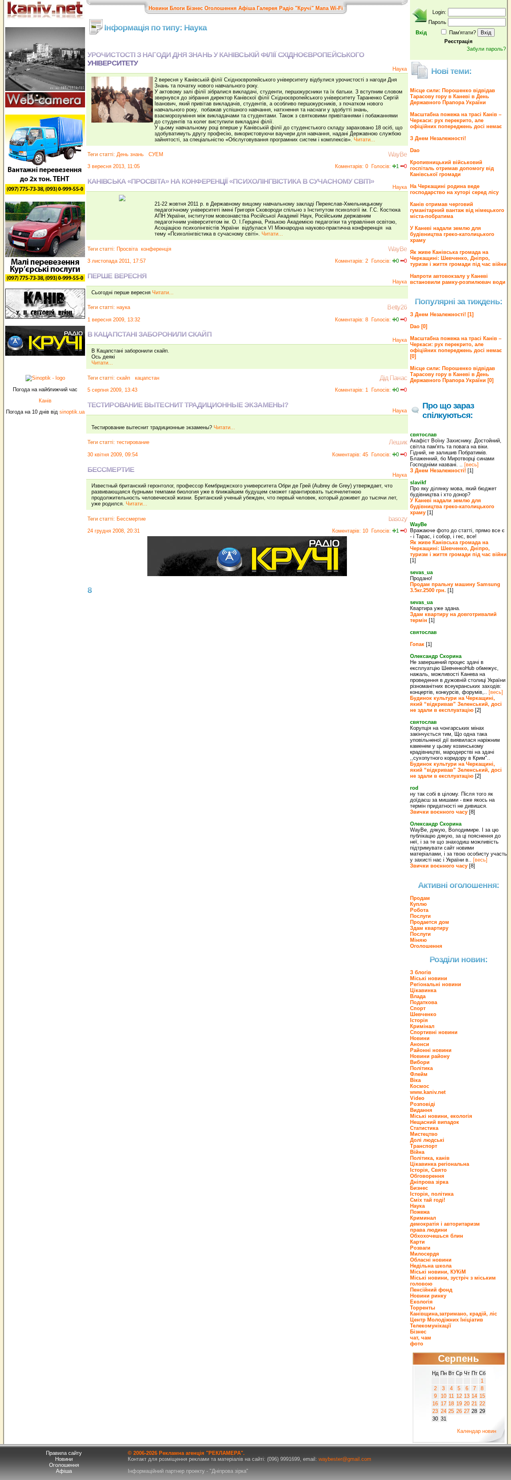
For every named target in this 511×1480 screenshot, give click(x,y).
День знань (130, 154)
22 (482, 1404)
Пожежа (420, 1212)
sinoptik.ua (72, 412)
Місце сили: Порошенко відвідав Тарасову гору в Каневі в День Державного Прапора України (452, 96)
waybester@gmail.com (345, 1459)
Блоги (177, 8)
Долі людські (427, 1140)
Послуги (420, 916)
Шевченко (423, 1014)
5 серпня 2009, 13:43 (112, 390)
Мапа (322, 8)
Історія (419, 1020)
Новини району (430, 1056)
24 (443, 1411)
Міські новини (428, 978)
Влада (418, 996)
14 (474, 1396)
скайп (123, 378)
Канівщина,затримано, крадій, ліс (453, 1314)
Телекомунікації (430, 1326)
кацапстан (146, 378)
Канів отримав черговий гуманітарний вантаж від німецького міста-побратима (457, 210)
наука (123, 307)
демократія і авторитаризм (445, 1224)
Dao (415, 150)
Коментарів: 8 (351, 320)
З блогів (420, 972)
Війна (417, 1152)
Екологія (421, 1302)
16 (435, 1404)
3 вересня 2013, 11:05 (113, 166)
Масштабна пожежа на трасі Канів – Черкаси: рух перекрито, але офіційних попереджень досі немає (456, 120)
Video (417, 1098)
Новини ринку (428, 1296)
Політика (421, 1068)
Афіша (246, 8)
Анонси (419, 1044)
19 (459, 1404)
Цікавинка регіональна (439, 1164)
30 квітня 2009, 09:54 (112, 455)
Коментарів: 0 (351, 166)
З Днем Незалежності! (438, 138)
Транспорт (423, 1146)
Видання (421, 1110)
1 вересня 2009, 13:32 (113, 320)
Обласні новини (431, 1260)
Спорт (418, 1008)
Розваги (420, 1248)
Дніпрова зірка (429, 1182)
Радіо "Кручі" (296, 8)
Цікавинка (423, 990)
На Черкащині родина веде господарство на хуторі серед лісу (454, 189)
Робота (419, 910)
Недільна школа (431, 1266)
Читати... (364, 140)
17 (443, 1404)
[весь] (471, 465)
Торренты (422, 1308)
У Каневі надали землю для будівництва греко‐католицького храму (452, 234)
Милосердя (424, 1254)
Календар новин (476, 1431)
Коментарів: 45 (350, 455)
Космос (419, 1086)
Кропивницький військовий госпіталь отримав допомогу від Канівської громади (452, 168)
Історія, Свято (428, 1170)
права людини (428, 1230)
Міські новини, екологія (441, 1116)
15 (482, 1396)
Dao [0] (418, 326)
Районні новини (431, 1050)
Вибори (420, 1062)
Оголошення (220, 8)
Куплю (418, 904)
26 (459, 1411)
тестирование (133, 442)
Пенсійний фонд (431, 1290)
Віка (415, 1080)
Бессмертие (131, 519)
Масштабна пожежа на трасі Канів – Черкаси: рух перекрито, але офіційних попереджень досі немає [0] (456, 347)
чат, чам (420, 1338)
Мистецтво (424, 1134)
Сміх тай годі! (427, 1200)
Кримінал (422, 1026)
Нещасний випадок (434, 1122)
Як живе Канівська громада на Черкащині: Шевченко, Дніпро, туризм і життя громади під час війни (458, 258)
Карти (417, 1242)
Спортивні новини (434, 1032)
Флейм (419, 1074)
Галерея (267, 8)
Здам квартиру (429, 928)
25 (451, 1411)
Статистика (424, 1128)
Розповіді (422, 1104)
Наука (399, 69)
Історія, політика (432, 1194)
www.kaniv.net (428, 1092)
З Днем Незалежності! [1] (441, 314)
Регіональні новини (435, 984)
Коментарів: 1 (351, 390)
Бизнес (419, 1188)
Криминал (423, 1218)
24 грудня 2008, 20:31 (113, 531)
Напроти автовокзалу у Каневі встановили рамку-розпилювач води (457, 279)
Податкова (423, 1002)
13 (466, 1396)
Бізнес (194, 8)
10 (443, 1396)
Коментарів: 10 (350, 531)
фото (416, 1344)
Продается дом (429, 922)
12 (459, 1396)
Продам (420, 898)
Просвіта (127, 249)
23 (435, 1411)
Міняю (418, 940)
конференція (156, 249)
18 (451, 1404)
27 (466, 1411)
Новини (158, 8)
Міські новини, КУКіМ (438, 1272)
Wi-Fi (336, 8)
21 (474, 1404)
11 (451, 1396)
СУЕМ (155, 154)
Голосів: (381, 166)
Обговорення (427, 1176)
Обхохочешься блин (436, 1236)
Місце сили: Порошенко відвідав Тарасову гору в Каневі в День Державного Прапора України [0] (452, 374)
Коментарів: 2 (351, 261)
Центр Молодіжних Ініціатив (446, 1320)
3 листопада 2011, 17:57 (116, 261)
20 (466, 1404)
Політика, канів (430, 1158)
